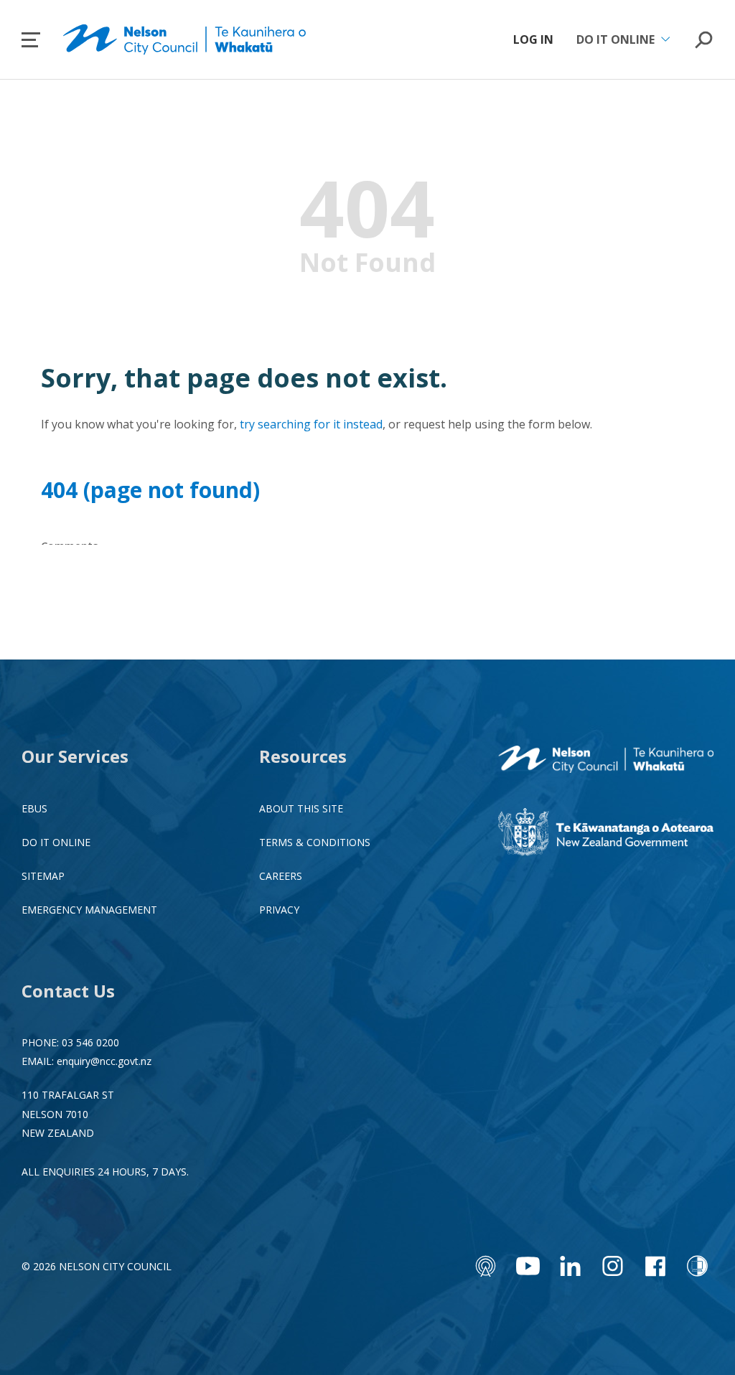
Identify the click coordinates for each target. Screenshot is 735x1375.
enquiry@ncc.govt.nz (104, 1061)
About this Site (301, 808)
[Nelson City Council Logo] (605, 761)
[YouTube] (528, 1266)
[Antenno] (485, 1266)
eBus (34, 808)
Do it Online (56, 842)
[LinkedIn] (570, 1266)
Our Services (75, 756)
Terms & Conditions (314, 842)
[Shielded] (697, 1266)
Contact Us (68, 991)
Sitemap (43, 876)
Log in (533, 39)
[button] (31, 39)
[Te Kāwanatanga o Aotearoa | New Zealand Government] (605, 834)
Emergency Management (89, 909)
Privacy (279, 909)
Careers (280, 876)
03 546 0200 (90, 1042)
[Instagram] (612, 1266)
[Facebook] (655, 1266)
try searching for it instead (311, 424)
